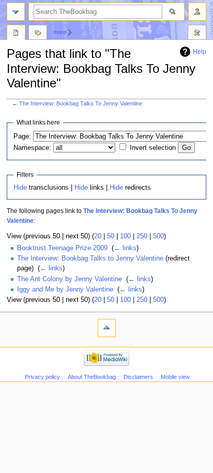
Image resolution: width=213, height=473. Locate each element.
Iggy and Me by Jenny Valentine (65, 289)
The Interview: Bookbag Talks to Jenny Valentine (90, 258)
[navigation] (16, 12)
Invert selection (153, 147)
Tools (197, 33)
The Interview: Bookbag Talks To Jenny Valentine (80, 103)
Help (199, 51)
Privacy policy (42, 377)
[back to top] (107, 328)
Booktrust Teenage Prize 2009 (62, 248)
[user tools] (197, 12)
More (59, 32)
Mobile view (175, 377)
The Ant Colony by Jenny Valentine (69, 279)
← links (125, 248)
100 (125, 236)
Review (16, 33)
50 (110, 236)
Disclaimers (138, 377)
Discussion (38, 33)
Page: (22, 136)
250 (141, 236)
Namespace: (32, 147)
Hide (20, 187)
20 (97, 236)
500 (158, 236)
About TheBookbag (92, 377)
